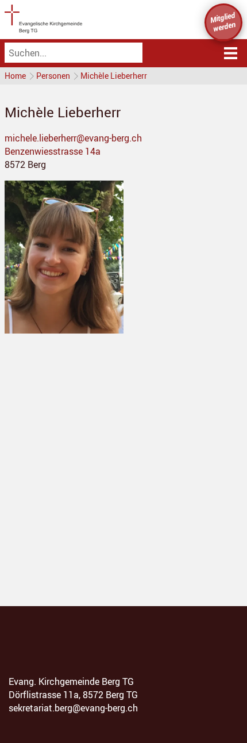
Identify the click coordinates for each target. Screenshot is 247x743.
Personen (53, 75)
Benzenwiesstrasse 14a (53, 151)
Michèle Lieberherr (113, 75)
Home (15, 75)
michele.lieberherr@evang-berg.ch (73, 138)
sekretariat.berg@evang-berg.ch (73, 708)
